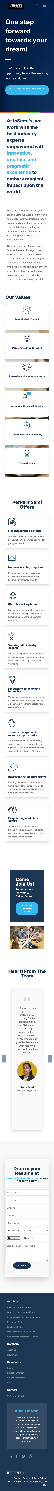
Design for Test (14, 1288)
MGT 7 (10, 1349)
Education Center (15, 1339)
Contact (17, 1444)
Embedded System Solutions (21, 1298)
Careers (26, 1444)
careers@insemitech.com (22, 1144)
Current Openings (15, 1362)
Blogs (10, 1334)
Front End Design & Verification (22, 1279)
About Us (11, 1316)
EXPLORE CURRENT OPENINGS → (27, 90)
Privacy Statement (16, 1344)
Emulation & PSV (15, 1293)
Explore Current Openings (27, 908)
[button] (4, 1042)
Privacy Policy (39, 1444)
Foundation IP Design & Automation (24, 1284)
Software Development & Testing (23, 1303)
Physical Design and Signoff (20, 1274)
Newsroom (12, 1321)
